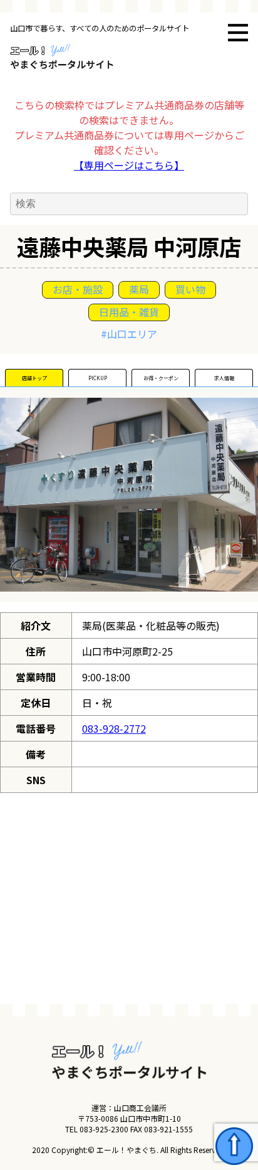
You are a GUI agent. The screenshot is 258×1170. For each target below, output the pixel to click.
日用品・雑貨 (129, 311)
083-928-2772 (114, 728)
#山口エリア (129, 333)
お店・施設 (78, 289)
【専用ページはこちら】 (129, 165)
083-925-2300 (104, 1129)
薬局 (139, 289)
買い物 (190, 289)
